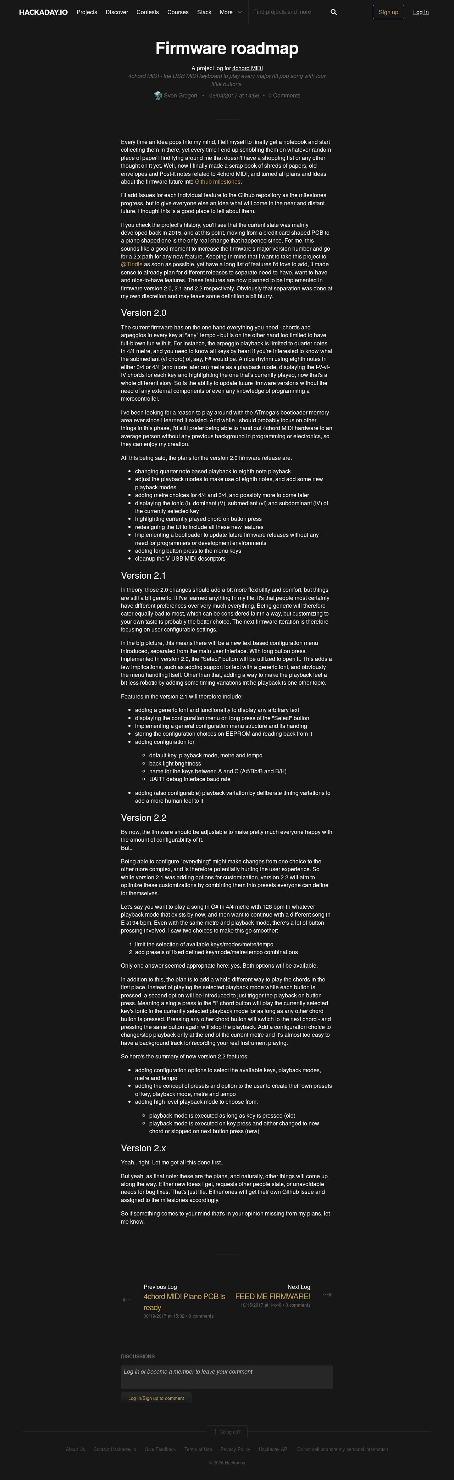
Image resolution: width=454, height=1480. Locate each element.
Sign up (388, 12)
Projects (87, 12)
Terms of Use (198, 1449)
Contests (148, 12)
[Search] (334, 12)
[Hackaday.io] (43, 12)
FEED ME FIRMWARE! (272, 1295)
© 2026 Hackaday (227, 1462)
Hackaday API (274, 1449)
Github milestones (217, 181)
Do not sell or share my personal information (342, 1449)
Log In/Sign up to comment (156, 1398)
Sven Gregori (180, 95)
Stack (204, 12)
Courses (178, 12)
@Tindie (132, 264)
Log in (421, 12)
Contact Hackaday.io (115, 1449)
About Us (75, 1449)
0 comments (201, 1315)
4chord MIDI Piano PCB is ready (184, 1301)
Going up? (229, 1431)
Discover (117, 12)
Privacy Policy (235, 1449)
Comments (284, 95)
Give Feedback (160, 1449)
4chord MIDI (247, 68)
